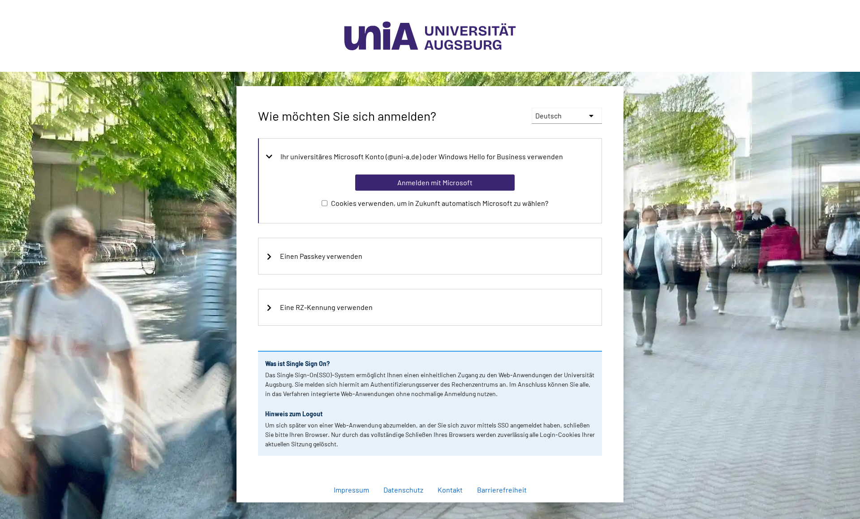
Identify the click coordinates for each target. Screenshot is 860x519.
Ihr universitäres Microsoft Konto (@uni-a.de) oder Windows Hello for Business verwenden (421, 156)
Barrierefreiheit (502, 489)
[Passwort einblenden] (583, 466)
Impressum (351, 489)
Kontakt (450, 489)
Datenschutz (403, 489)
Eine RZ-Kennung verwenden (326, 307)
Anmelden (434, 507)
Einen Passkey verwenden (321, 256)
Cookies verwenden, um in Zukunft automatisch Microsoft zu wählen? (439, 203)
